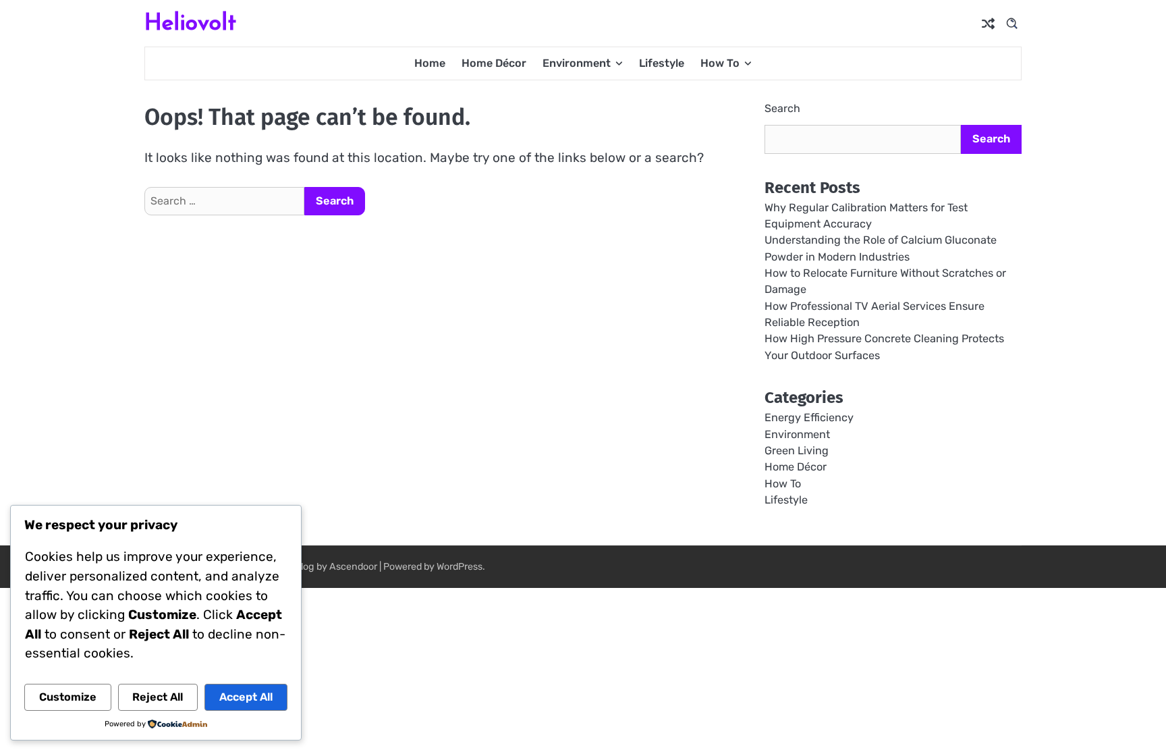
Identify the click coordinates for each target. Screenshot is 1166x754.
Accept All (246, 697)
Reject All (157, 697)
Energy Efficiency (809, 417)
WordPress (459, 566)
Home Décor (494, 63)
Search (782, 108)
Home (429, 63)
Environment (577, 63)
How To (720, 63)
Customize (67, 697)
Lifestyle (661, 63)
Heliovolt (190, 22)
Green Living (797, 450)
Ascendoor (353, 566)
